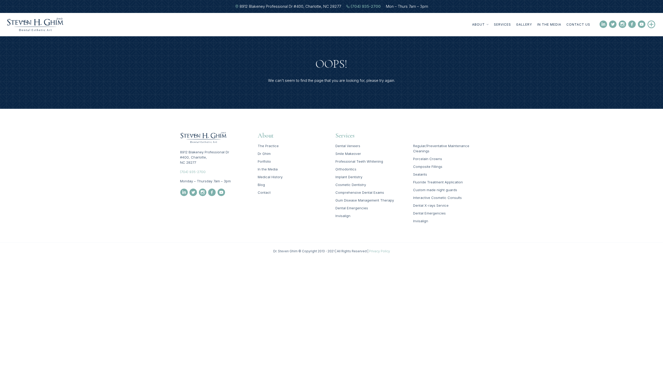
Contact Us (578, 24)
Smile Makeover (348, 154)
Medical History (270, 177)
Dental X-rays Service (431, 205)
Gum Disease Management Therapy (364, 200)
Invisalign (342, 216)
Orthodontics (345, 169)
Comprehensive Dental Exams (359, 192)
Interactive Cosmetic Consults (437, 198)
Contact (264, 192)
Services (502, 24)
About (478, 24)
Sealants (420, 174)
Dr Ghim (264, 154)
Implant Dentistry (348, 177)
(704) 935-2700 (366, 6)
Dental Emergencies (351, 208)
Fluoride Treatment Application (438, 182)
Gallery (524, 24)
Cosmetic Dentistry (350, 185)
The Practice (268, 146)
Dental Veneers (347, 146)
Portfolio (264, 161)
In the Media (549, 24)
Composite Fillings (427, 166)
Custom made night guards (435, 190)
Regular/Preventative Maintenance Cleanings (441, 148)
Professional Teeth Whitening (359, 161)
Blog (261, 185)
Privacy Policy (379, 251)
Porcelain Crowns (427, 159)
